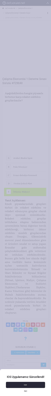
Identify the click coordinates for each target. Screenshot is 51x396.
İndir (25, 385)
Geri (25, 391)
